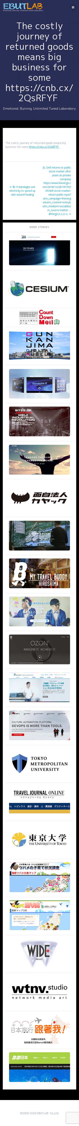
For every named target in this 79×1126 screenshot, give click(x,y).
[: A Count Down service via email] (39, 323)
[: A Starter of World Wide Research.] (39, 266)
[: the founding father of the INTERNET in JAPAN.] (39, 969)
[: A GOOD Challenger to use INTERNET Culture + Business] (39, 703)
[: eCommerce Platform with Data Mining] (39, 627)
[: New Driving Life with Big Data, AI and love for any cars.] (39, 399)
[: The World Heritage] (39, 437)
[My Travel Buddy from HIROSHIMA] (39, 589)
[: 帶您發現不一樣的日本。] (39, 1083)
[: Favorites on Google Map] (39, 893)
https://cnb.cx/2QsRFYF (44, 147)
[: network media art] (39, 1007)
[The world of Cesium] (39, 304)
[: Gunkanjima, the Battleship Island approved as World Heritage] (39, 361)
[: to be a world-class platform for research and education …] (39, 855)
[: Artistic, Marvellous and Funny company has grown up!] (39, 513)
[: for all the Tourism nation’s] (39, 817)
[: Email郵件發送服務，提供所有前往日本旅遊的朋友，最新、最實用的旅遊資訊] (39, 1045)
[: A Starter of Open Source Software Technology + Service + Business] (39, 741)
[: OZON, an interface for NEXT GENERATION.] (39, 665)
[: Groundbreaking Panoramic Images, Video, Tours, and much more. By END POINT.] (39, 551)
